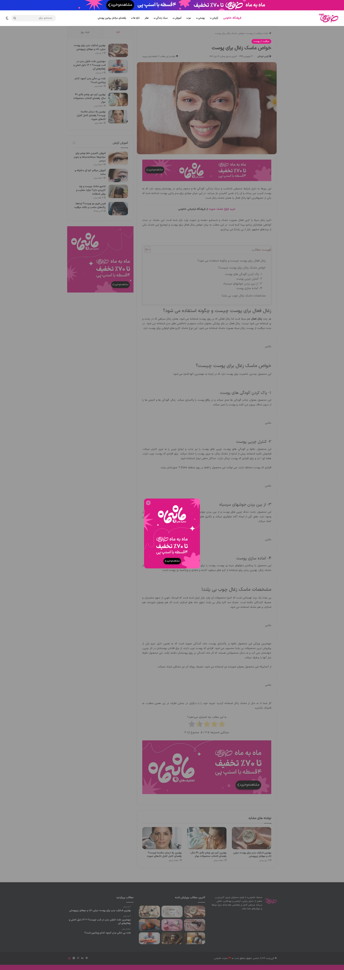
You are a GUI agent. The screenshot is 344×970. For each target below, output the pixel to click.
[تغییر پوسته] (8, 18)
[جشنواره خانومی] (172, 5)
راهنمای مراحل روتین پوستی (112, 18)
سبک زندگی (162, 18)
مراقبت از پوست (261, 41)
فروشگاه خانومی (232, 18)
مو (189, 18)
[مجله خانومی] (328, 18)
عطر (147, 18)
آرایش (215, 18)
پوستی (201, 18)
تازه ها (136, 18)
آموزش (178, 18)
